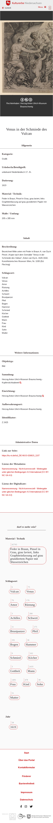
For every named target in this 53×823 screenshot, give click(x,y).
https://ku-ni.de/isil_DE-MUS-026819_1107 (21, 455)
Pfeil (35, 631)
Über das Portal (26, 760)
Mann (31, 671)
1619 (13, 727)
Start (26, 753)
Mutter (14, 697)
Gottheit (15, 671)
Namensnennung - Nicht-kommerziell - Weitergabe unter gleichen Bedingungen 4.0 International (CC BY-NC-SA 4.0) (25, 472)
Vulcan (14, 591)
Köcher (32, 657)
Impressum (26, 792)
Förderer (26, 776)
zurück (8, 8)
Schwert (33, 618)
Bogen (14, 644)
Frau (13, 684)
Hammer (31, 644)
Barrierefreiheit (26, 783)
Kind (26, 684)
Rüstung (30, 604)
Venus (30, 591)
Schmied (15, 657)
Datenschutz (26, 800)
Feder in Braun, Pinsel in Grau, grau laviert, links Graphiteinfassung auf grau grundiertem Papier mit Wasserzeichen (26, 555)
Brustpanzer (17, 631)
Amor (13, 604)
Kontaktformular (26, 767)
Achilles (15, 618)
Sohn (40, 684)
